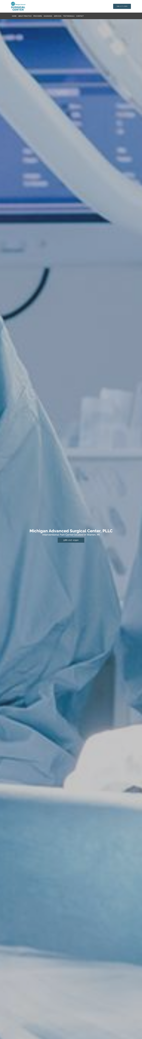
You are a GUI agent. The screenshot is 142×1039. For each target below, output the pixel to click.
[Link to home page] (23, 6)
